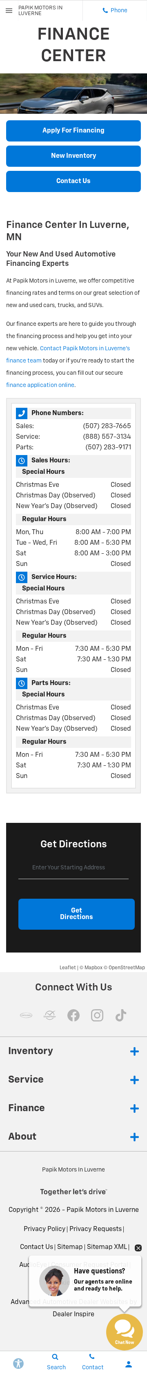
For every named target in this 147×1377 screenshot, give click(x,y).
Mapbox (93, 968)
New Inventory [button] (73, 156)
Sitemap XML (107, 1247)
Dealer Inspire (73, 1314)
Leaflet (68, 968)
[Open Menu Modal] (9, 10)
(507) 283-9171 (108, 447)
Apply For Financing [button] (73, 131)
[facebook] (73, 1015)
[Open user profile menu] (128, 1364)
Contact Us (36, 1247)
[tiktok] (121, 1015)
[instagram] (97, 1015)
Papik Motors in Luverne (103, 1210)
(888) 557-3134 (107, 437)
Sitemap (70, 1247)
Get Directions (76, 914)
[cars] (26, 1015)
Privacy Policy (44, 1229)
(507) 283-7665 (107, 426)
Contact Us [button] (73, 181)
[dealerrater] (50, 1015)
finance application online (40, 385)
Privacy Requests (95, 1229)
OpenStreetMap (127, 968)
